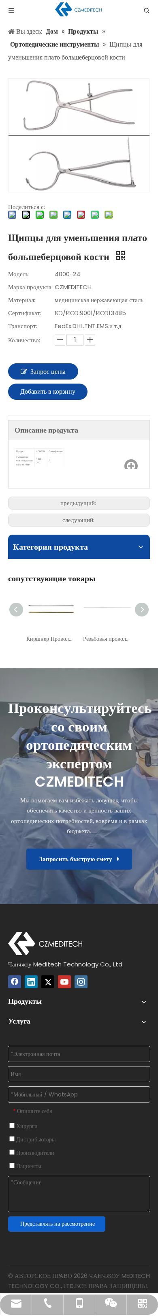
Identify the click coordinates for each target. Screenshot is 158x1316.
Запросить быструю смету (78, 859)
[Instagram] (81, 981)
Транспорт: (22, 326)
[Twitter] (47, 981)
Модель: (19, 274)
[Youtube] (64, 981)
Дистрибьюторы (35, 1139)
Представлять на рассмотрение (57, 1224)
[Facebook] (14, 981)
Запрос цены (48, 371)
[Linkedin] (31, 981)
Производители (34, 1153)
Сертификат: (24, 313)
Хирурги (26, 1126)
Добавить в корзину (47, 391)
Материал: (21, 300)
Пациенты (28, 1166)
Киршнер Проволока (50, 639)
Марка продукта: (30, 287)
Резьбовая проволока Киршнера (107, 639)
